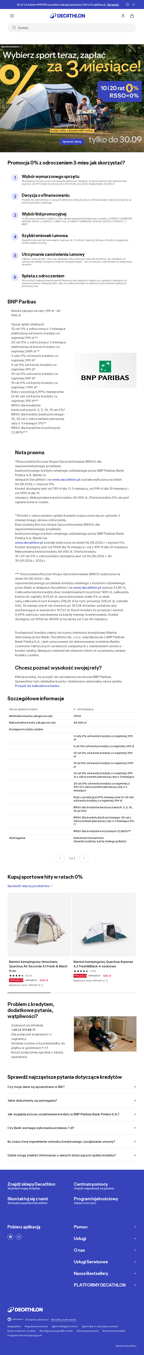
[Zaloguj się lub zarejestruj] (123, 15)
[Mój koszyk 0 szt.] (132, 15)
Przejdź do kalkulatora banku (37, 686)
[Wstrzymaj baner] (127, 5)
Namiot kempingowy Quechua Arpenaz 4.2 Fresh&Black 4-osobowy (104, 964)
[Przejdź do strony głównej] (67, 15)
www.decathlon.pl (66, 479)
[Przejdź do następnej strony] (84, 858)
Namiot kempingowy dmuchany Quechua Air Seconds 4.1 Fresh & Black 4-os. (38, 966)
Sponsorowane (10, 46)
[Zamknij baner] (133, 5)
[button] (42, 985)
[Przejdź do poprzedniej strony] (60, 858)
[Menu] (12, 15)
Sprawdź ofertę (72, 141)
